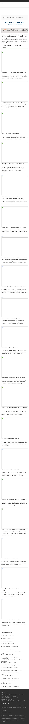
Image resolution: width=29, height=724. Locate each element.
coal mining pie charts (8, 675)
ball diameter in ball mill (8, 641)
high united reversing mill (8, 643)
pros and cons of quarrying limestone (11, 665)
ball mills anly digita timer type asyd (11, 686)
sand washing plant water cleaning (10, 646)
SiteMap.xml (4, 710)
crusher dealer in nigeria (7, 699)
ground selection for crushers (9, 696)
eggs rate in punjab (7, 683)
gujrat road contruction (8, 649)
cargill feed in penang (8, 654)
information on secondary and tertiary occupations (13, 694)
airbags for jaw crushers (8, 635)
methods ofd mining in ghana (9, 662)
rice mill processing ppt (8, 638)
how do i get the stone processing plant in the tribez (14, 700)
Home (4, 17)
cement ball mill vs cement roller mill (10, 697)
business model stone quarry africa (10, 667)
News (7, 17)
